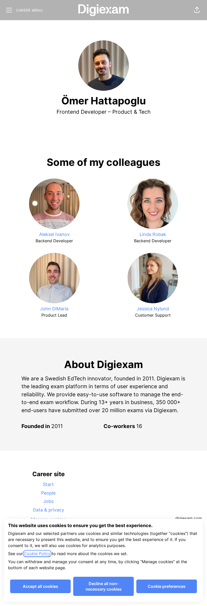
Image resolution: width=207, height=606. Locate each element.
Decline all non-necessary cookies (104, 586)
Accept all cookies (40, 586)
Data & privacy (48, 509)
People (48, 493)
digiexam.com (188, 518)
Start (48, 484)
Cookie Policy (37, 553)
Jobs (48, 501)
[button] (197, 10)
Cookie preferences (167, 586)
